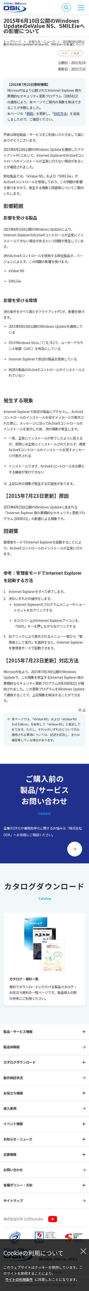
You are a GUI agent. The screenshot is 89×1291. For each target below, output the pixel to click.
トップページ (12, 42)
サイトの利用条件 (19, 1279)
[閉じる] (83, 1251)
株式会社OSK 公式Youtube (23, 1218)
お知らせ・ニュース (42, 42)
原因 (29, 113)
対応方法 (60, 113)
